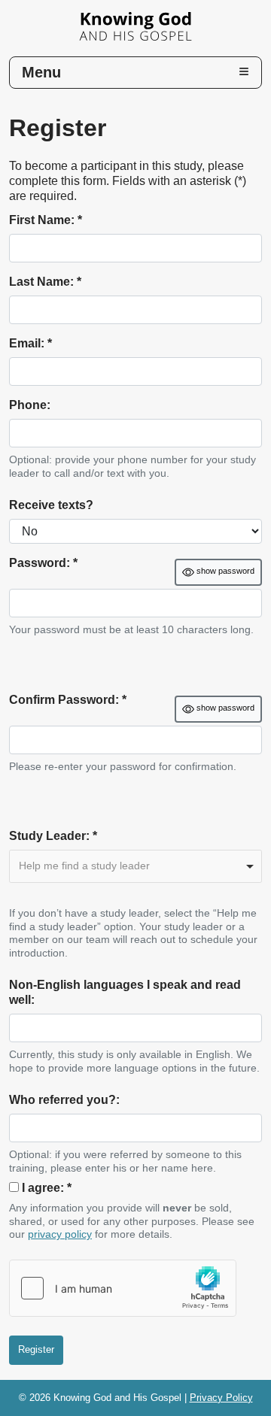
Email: (30, 343)
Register (36, 1349)
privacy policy (60, 1234)
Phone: (29, 405)
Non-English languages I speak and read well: (125, 992)
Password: (43, 562)
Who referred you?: (64, 1099)
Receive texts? (51, 505)
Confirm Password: (67, 699)
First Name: (45, 220)
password (225, 570)
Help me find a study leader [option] (84, 866)
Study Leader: (53, 835)
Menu (41, 72)
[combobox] (135, 866)
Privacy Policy (221, 1397)
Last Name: (45, 281)
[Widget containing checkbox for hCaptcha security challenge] (122, 1288)
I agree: (47, 1187)
